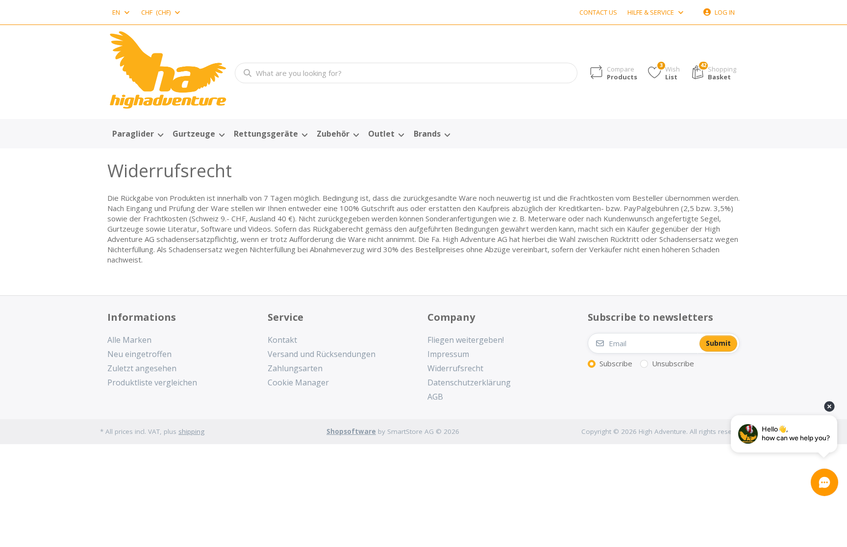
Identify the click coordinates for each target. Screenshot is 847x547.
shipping (191, 431)
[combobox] (121, 12)
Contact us (598, 12)
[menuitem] (137, 134)
